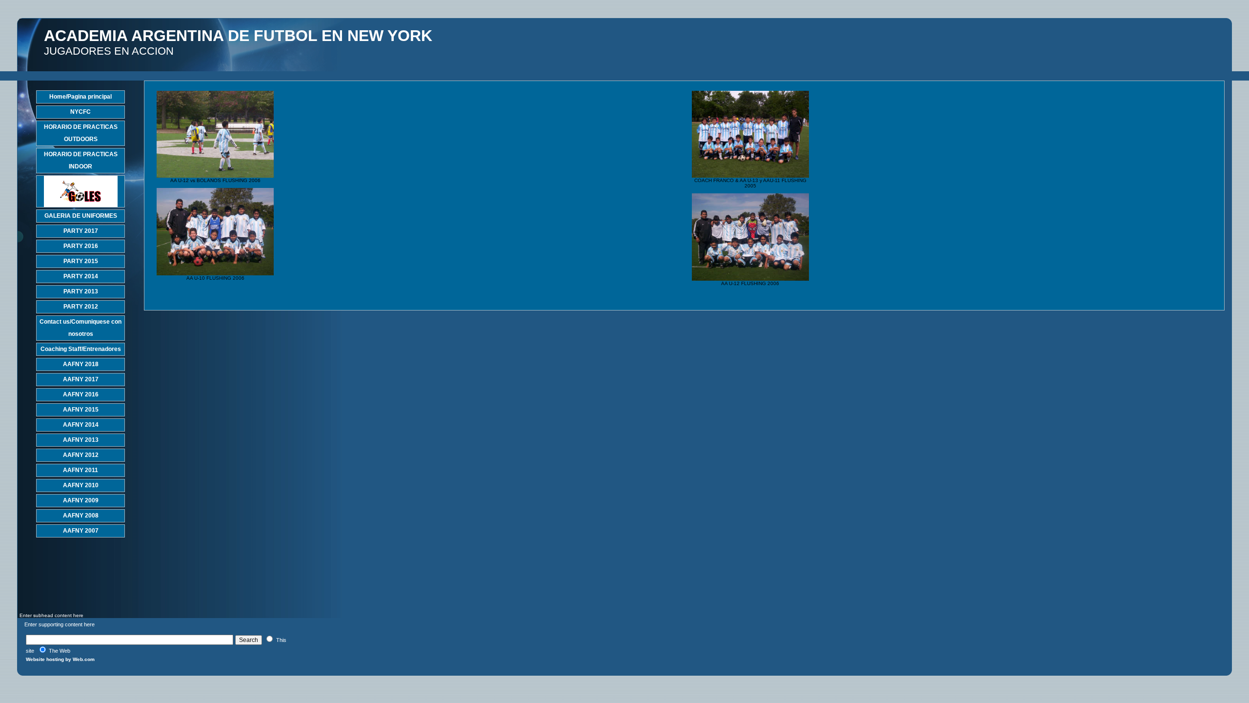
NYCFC (80, 111)
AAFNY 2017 (81, 379)
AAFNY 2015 (81, 409)
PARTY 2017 (80, 230)
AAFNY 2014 (81, 424)
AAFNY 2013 (81, 439)
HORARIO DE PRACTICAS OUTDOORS (81, 133)
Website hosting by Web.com (60, 659)
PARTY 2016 (80, 246)
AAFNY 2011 (80, 470)
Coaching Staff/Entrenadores (80, 349)
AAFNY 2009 (81, 500)
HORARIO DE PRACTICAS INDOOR (81, 160)
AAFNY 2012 (81, 455)
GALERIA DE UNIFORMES (80, 215)
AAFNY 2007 (81, 530)
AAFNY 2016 (81, 394)
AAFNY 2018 (81, 364)
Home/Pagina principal (80, 96)
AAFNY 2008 (81, 515)
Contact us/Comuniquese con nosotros (80, 327)
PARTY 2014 (80, 276)
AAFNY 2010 (81, 485)
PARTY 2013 (80, 291)
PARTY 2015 (80, 261)
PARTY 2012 (80, 306)
